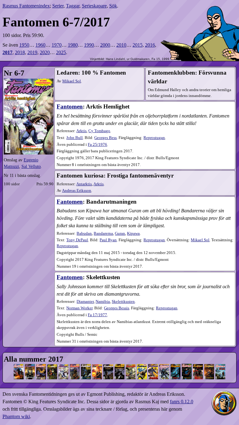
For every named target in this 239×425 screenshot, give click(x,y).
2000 (105, 45)
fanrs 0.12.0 (181, 401)
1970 (57, 45)
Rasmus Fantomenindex (26, 5)
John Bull (74, 138)
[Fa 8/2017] (75, 366)
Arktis (81, 131)
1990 (89, 45)
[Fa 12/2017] (108, 366)
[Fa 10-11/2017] (97, 366)
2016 (150, 45)
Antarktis (84, 184)
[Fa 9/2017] (86, 366)
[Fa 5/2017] (52, 366)
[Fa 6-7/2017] (63, 366)
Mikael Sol (71, 81)
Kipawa (133, 233)
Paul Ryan (108, 240)
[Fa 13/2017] (119, 366)
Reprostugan (154, 138)
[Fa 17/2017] (153, 366)
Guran (120, 233)
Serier (57, 5)
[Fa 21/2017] (187, 366)
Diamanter (85, 301)
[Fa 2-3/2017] (30, 366)
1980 (73, 45)
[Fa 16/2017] (142, 366)
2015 (138, 45)
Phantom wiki (16, 416)
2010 (121, 45)
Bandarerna (103, 233)
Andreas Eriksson (76, 190)
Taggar (72, 5)
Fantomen (70, 106)
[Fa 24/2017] (209, 366)
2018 (20, 52)
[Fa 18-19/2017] (164, 366)
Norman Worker (79, 308)
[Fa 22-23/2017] (198, 366)
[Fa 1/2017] (19, 366)
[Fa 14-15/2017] (131, 366)
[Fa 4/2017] (41, 366)
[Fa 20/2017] (175, 366)
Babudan (84, 233)
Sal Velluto (31, 166)
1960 (40, 45)
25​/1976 (97, 144)
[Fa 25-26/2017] (220, 366)
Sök (113, 5)
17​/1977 (97, 315)
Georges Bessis (116, 308)
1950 (24, 45)
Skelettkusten (123, 301)
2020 (45, 52)
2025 (61, 52)
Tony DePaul (77, 240)
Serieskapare (94, 5)
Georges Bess (105, 138)
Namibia (103, 301)
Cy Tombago (99, 131)
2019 (32, 52)
